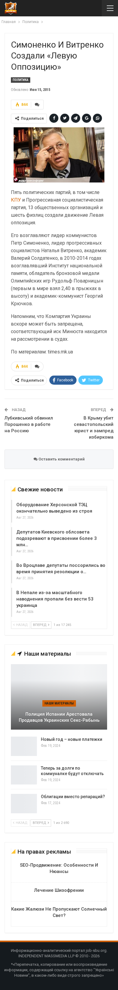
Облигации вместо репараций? (73, 796)
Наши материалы (59, 703)
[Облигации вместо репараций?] (24, 803)
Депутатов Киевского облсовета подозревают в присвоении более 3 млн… (56, 538)
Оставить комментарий (61, 459)
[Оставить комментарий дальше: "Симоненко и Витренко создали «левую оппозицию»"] (37, 104)
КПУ (16, 200)
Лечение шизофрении (59, 890)
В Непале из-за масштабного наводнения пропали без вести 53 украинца (54, 599)
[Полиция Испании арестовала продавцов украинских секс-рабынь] (59, 697)
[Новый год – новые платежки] (24, 746)
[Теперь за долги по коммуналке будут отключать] (24, 775)
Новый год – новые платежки (71, 739)
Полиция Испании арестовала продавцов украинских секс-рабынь (59, 717)
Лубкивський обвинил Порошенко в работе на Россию (29, 424)
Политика (20, 80)
